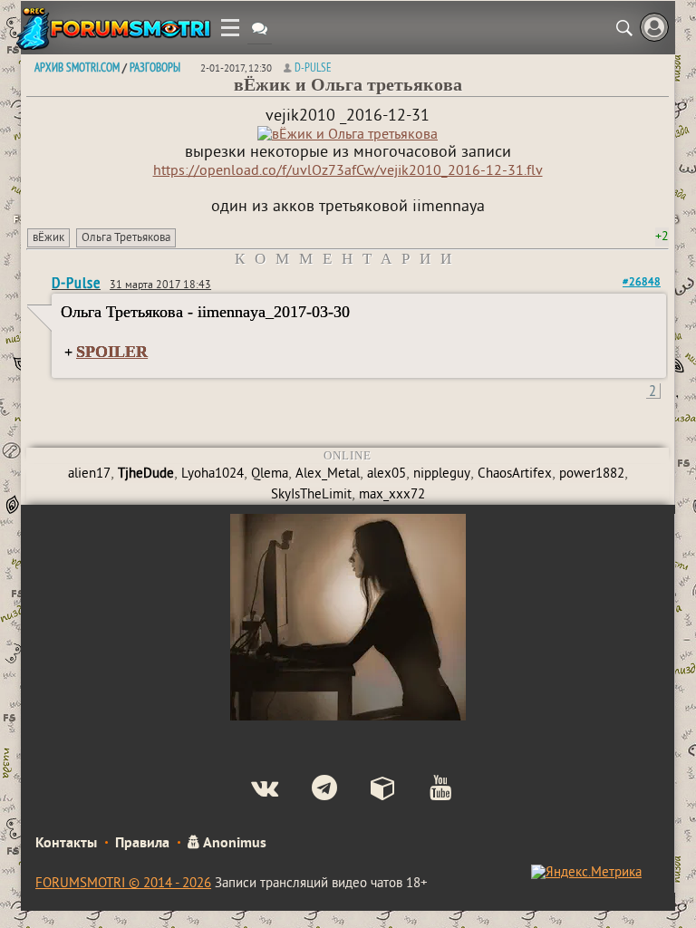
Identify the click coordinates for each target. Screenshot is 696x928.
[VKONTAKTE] (249, 790)
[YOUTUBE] (425, 790)
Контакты (66, 844)
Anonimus (233, 844)
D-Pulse (313, 67)
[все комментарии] (259, 30)
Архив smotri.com (77, 67)
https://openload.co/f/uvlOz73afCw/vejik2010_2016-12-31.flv (348, 171)
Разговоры (155, 67)
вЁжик (48, 238)
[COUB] (368, 790)
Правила (142, 844)
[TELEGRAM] (309, 790)
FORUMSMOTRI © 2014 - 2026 (123, 884)
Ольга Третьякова (126, 238)
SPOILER (112, 352)
